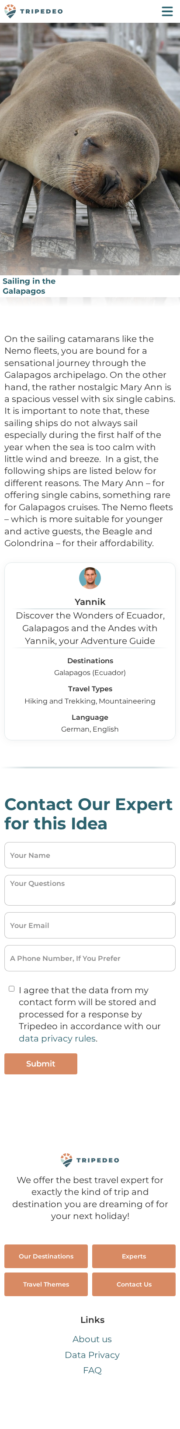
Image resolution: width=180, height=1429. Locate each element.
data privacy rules (57, 1038)
